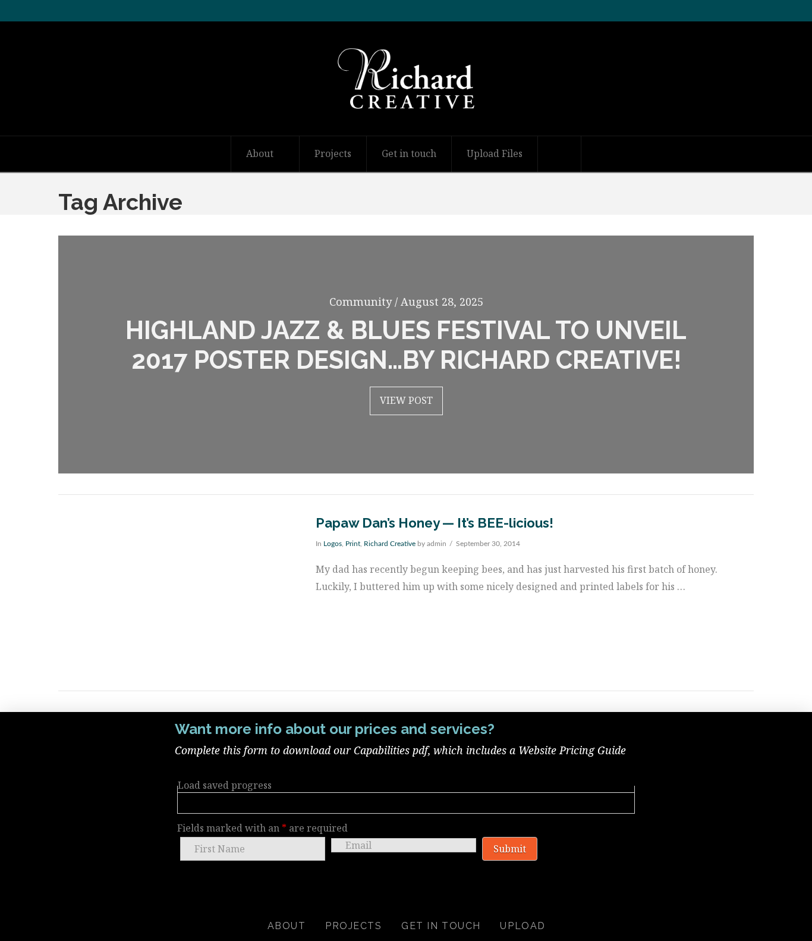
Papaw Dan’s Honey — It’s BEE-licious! (434, 523)
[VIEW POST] (176, 593)
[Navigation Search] (559, 154)
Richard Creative (390, 543)
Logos (332, 543)
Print (352, 543)
